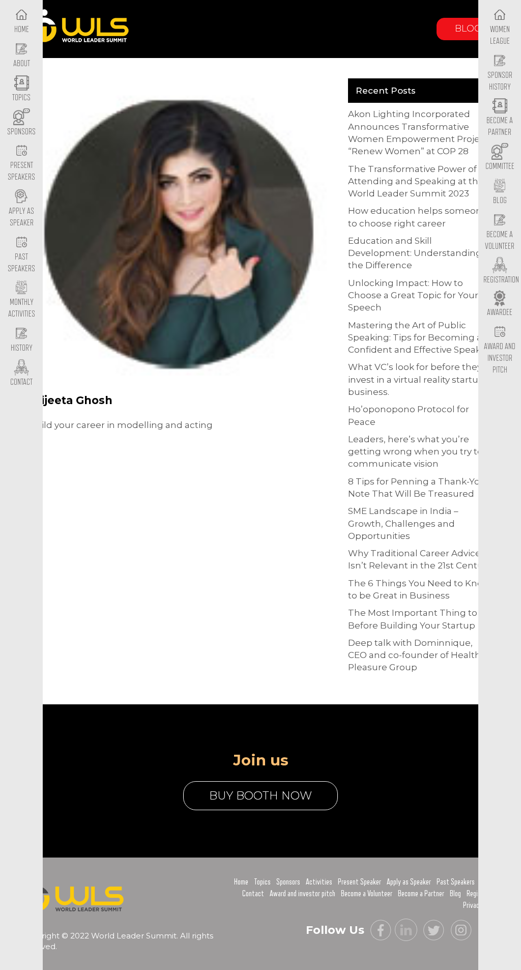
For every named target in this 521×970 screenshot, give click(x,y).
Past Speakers (21, 263)
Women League (500, 35)
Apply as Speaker (21, 217)
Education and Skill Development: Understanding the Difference (415, 253)
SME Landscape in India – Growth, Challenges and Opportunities (403, 523)
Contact (253, 894)
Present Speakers (21, 171)
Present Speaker (359, 882)
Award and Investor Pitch (499, 358)
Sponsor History (499, 81)
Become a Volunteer (499, 240)
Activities (319, 882)
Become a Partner (499, 126)
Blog (468, 28)
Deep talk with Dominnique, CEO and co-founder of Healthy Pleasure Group (416, 655)
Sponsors (288, 882)
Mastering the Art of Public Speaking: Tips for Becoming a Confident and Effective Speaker (419, 337)
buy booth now (260, 796)
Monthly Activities (21, 308)
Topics (262, 882)
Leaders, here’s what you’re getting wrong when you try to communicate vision (415, 451)
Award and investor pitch (302, 894)
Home (241, 882)
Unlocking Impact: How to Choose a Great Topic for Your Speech (413, 295)
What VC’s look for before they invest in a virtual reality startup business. (416, 379)
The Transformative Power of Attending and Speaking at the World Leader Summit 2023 (416, 181)
